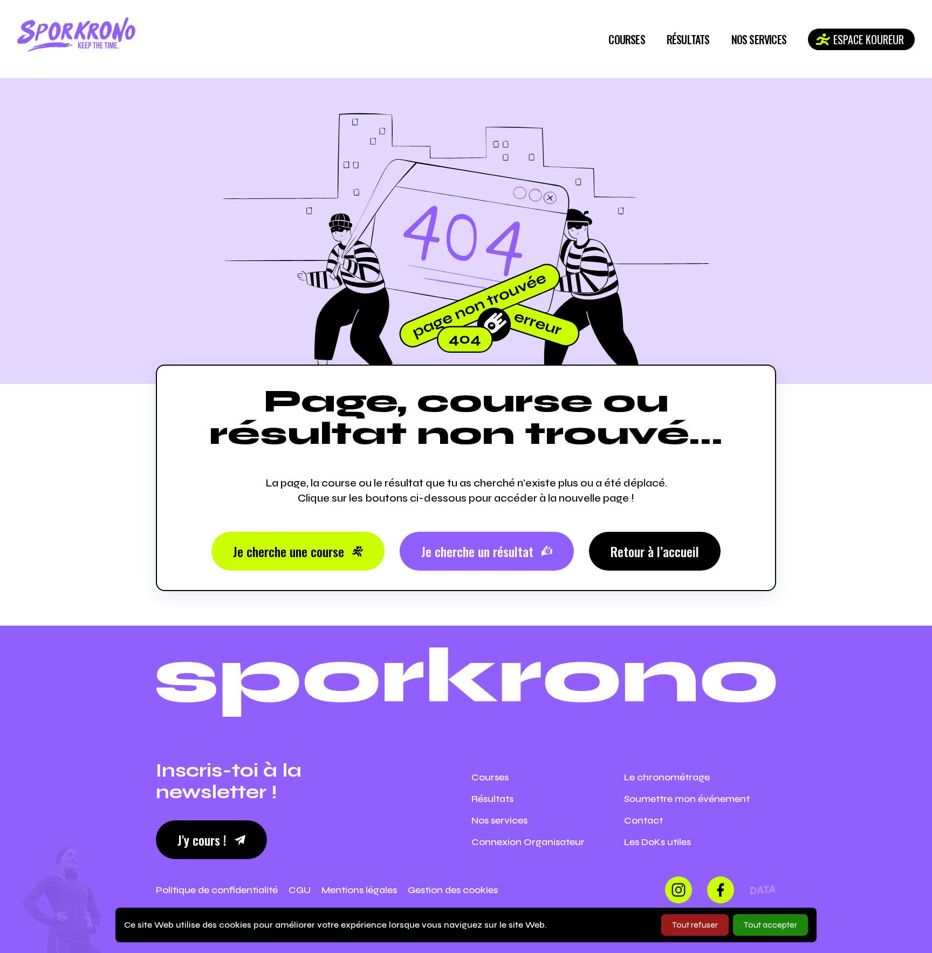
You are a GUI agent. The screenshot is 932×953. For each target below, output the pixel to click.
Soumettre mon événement (687, 799)
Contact (643, 820)
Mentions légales (359, 890)
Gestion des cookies (453, 890)
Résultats (688, 39)
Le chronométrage (667, 777)
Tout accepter (770, 925)
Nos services (758, 39)
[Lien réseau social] (678, 889)
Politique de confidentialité (217, 890)
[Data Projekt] (762, 890)
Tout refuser (695, 925)
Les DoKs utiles (657, 842)
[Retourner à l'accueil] (76, 34)
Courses (626, 39)
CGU (300, 890)
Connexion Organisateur (528, 842)
